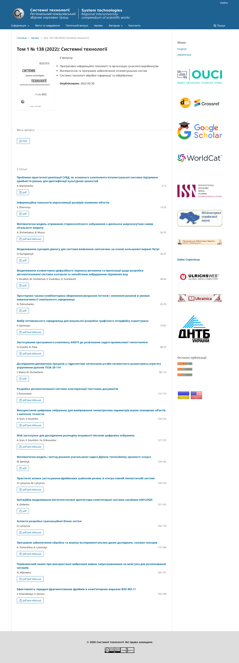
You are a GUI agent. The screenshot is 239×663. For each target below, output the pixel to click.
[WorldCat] (199, 163)
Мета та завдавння (47, 25)
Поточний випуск (77, 25)
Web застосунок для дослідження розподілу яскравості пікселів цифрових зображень (76, 435)
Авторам (114, 25)
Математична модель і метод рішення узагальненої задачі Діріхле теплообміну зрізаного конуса (84, 457)
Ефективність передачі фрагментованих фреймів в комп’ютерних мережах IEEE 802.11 (76, 589)
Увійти (224, 2)
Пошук (220, 25)
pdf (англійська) (31, 239)
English (182, 49)
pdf (24, 192)
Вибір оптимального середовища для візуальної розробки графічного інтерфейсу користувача (82, 321)
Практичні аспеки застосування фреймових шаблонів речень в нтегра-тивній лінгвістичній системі (86, 478)
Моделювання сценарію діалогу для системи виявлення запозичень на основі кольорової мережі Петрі (88, 249)
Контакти (134, 25)
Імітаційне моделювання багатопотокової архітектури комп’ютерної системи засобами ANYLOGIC (85, 499)
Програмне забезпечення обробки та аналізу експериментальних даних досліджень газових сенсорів (87, 542)
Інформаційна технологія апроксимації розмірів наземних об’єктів (63, 202)
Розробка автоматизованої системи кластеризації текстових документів (67, 389)
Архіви (98, 25)
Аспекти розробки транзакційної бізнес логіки (49, 521)
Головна (22, 38)
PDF (24, 141)
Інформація (19, 25)
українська (184, 54)
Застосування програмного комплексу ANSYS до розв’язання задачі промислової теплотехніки (82, 342)
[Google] (199, 138)
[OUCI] (199, 83)
